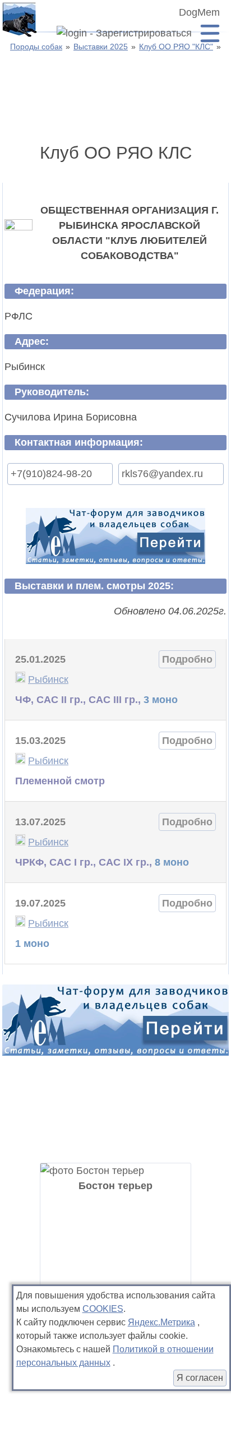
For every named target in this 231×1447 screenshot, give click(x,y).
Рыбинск (48, 679)
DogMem (199, 12)
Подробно (187, 659)
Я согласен (200, 1378)
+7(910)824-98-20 (51, 473)
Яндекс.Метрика (161, 1322)
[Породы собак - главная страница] (19, 19)
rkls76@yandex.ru (162, 473)
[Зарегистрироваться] (120, 33)
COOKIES (102, 1309)
